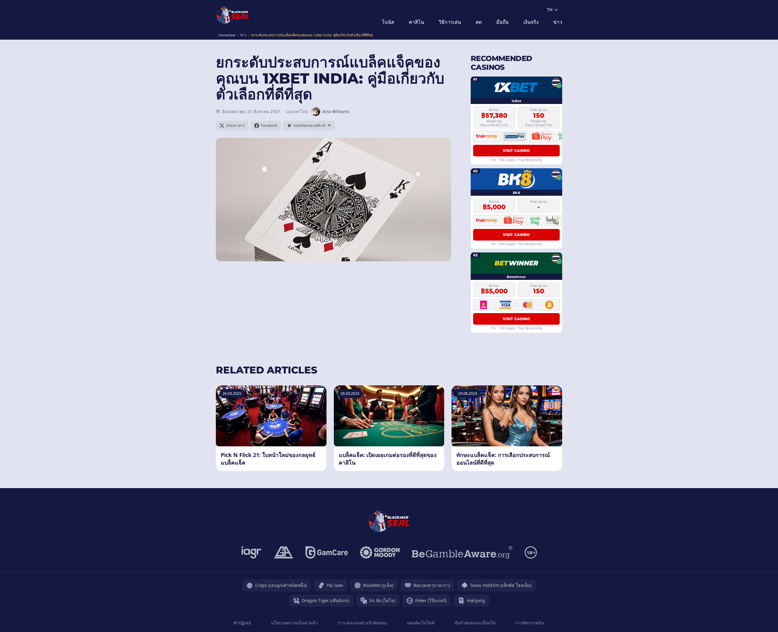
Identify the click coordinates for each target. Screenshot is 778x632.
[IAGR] (251, 552)
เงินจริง (531, 22)
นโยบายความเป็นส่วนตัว (294, 623)
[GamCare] (326, 552)
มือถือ (502, 22)
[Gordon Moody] (380, 552)
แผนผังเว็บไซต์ (420, 623)
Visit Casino (516, 150)
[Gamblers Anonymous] (283, 552)
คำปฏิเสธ (242, 623)
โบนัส (388, 22)
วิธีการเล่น (450, 22)
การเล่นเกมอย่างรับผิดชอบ (362, 623)
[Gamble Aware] (462, 552)
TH (549, 9)
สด (479, 22)
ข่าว (557, 22)
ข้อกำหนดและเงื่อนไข (475, 623)
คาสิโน (416, 22)
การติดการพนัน (530, 623)
